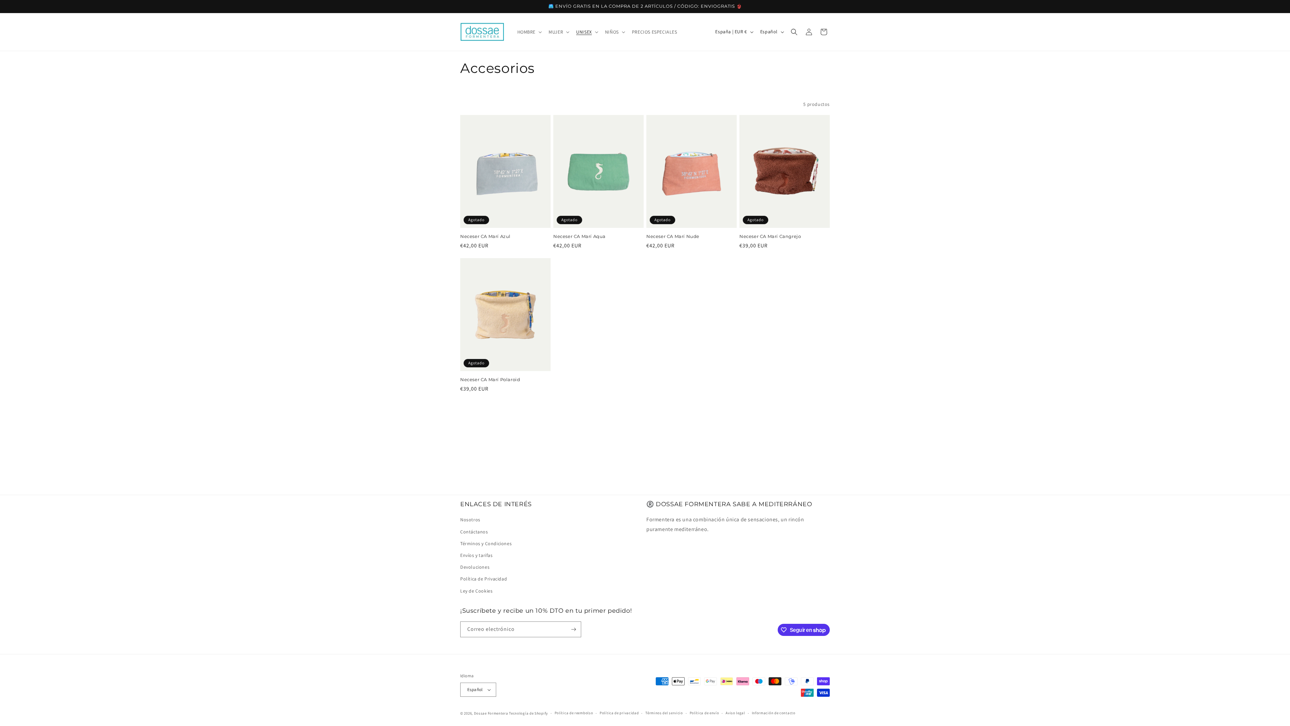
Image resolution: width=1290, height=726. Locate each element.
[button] (529, 32)
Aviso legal (735, 713)
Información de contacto (774, 713)
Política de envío (704, 713)
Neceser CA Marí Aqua (579, 236)
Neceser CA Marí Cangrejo (770, 236)
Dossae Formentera (491, 713)
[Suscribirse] (573, 629)
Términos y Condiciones (486, 543)
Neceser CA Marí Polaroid (490, 379)
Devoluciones (474, 567)
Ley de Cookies (476, 591)
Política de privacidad (619, 713)
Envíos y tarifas (476, 555)
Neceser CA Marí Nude (672, 236)
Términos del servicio (664, 713)
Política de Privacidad (483, 579)
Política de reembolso (574, 713)
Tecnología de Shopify (528, 713)
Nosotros (470, 520)
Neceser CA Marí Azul (485, 236)
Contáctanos (474, 532)
